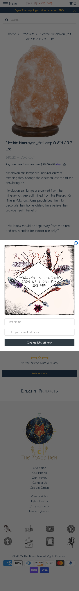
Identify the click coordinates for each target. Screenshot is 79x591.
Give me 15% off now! (39, 342)
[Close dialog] (76, 243)
